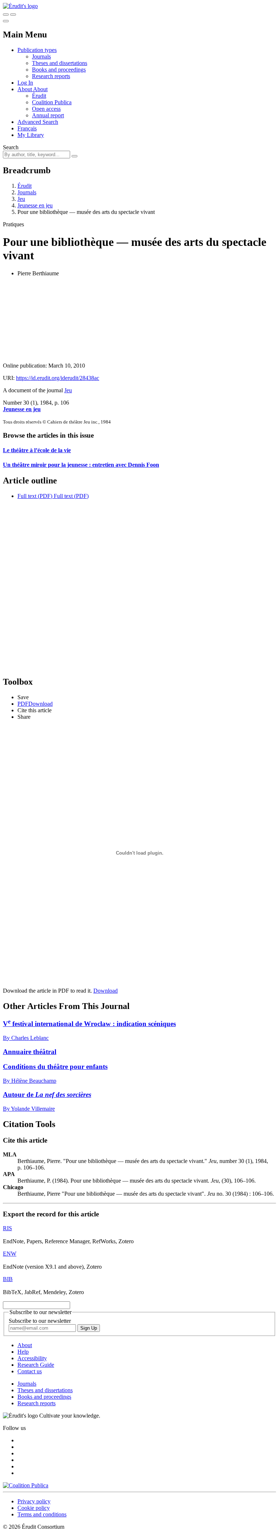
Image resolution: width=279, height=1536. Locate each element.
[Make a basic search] (6, 14)
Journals (41, 56)
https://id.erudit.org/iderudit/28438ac (57, 378)
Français (27, 128)
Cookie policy (33, 1508)
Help (23, 1352)
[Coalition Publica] (25, 1485)
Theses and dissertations (59, 63)
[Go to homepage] (20, 6)
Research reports (51, 76)
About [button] (25, 89)
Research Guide (35, 1365)
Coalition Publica (52, 102)
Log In (25, 83)
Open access (46, 109)
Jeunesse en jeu (35, 205)
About (40, 89)
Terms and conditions (41, 1514)
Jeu (21, 199)
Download (105, 991)
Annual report (48, 115)
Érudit (39, 96)
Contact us (29, 1371)
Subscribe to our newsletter (40, 1321)
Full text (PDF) (34, 496)
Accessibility (32, 1358)
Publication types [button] (37, 50)
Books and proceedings (59, 69)
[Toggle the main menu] (6, 21)
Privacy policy (33, 1501)
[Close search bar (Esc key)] (13, 14)
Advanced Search (37, 122)
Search (11, 147)
